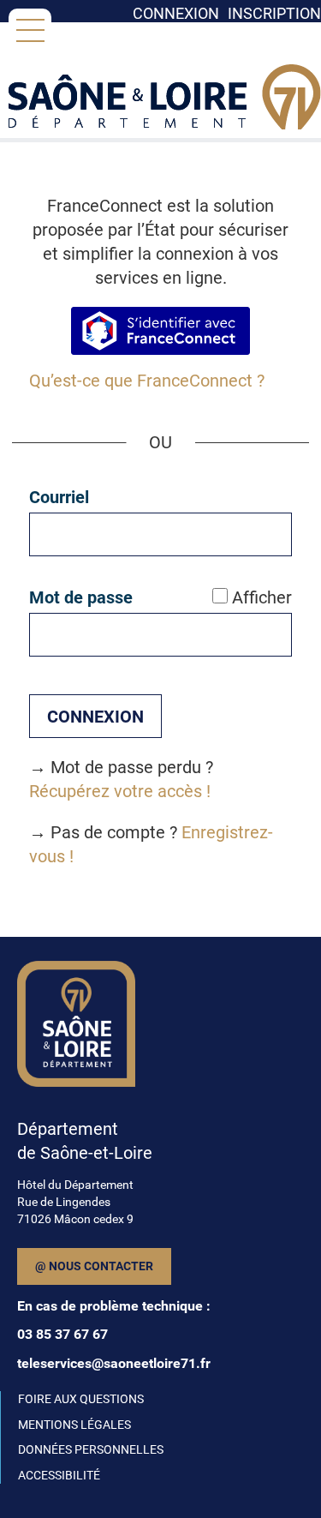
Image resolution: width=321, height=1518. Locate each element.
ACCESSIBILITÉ (59, 1475)
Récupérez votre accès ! (120, 791)
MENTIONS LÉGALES (74, 1424)
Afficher (262, 597)
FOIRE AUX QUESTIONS (81, 1399)
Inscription (274, 13)
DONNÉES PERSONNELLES (90, 1449)
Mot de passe (81, 597)
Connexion (176, 13)
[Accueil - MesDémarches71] (165, 107)
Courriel (59, 497)
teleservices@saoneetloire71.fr (114, 1363)
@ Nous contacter (94, 1266)
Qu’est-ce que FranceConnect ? (147, 380)
